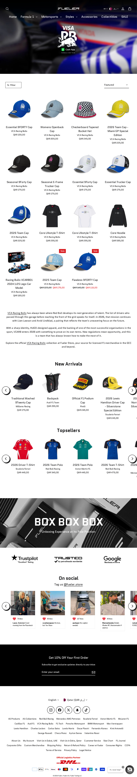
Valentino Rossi (91, 733)
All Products (14, 718)
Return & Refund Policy (74, 745)
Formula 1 (28, 17)
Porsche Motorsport (75, 723)
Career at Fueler (95, 745)
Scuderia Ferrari (90, 718)
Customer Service (92, 740)
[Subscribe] (93, 672)
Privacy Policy (70, 750)
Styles (70, 17)
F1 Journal (121, 740)
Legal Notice (85, 750)
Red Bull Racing (46, 718)
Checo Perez (60, 733)
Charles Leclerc (38, 728)
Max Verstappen (115, 723)
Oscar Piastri (83, 728)
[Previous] (6, 390)
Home (13, 17)
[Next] (132, 390)
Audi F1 (31, 723)
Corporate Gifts (14, 745)
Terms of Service (53, 750)
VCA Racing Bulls (16, 313)
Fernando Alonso (99, 728)
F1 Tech (59, 723)
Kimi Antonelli (116, 728)
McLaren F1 (123, 718)
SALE (124, 17)
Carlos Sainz (54, 728)
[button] (129, 769)
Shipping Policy (54, 745)
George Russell (45, 733)
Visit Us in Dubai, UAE (47, 740)
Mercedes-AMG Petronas (68, 718)
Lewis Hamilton (21, 728)
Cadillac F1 (20, 723)
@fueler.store (73, 584)
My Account (28, 740)
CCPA (127, 745)
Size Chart (108, 740)
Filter (13, 85)
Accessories (89, 17)
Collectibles (109, 17)
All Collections (29, 718)
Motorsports (50, 17)
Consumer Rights (114, 745)
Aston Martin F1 (107, 718)
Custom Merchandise (34, 745)
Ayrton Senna (75, 733)
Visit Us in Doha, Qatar (71, 740)
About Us (16, 740)
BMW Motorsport (96, 723)
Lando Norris (68, 728)
